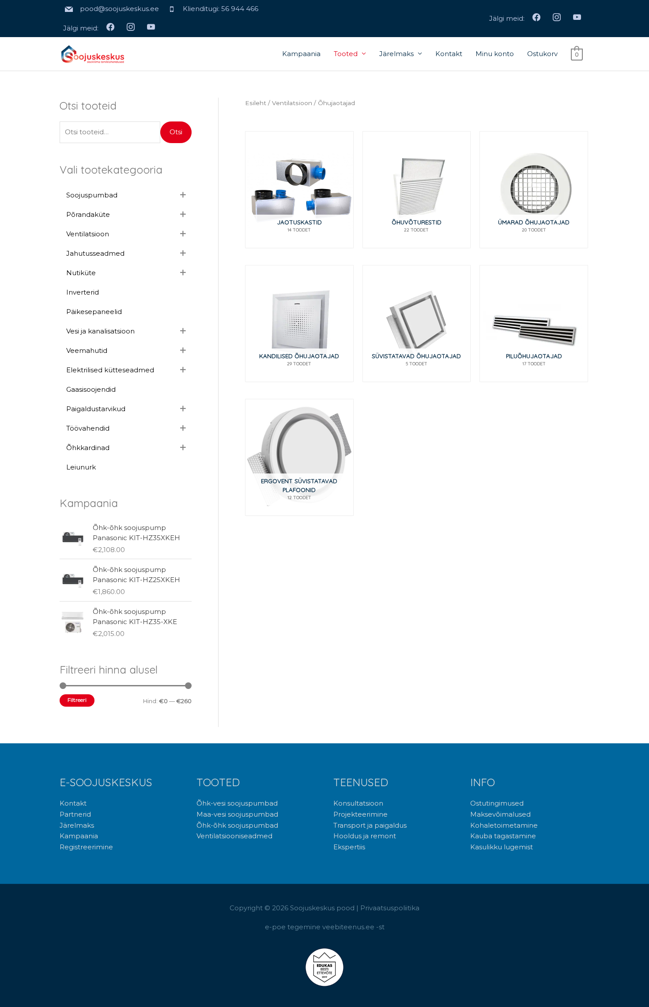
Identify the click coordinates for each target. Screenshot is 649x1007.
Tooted (346, 53)
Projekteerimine (360, 814)
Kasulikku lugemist (501, 847)
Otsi (176, 132)
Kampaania (301, 53)
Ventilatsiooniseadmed (234, 836)
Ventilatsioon (292, 102)
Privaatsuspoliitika (389, 908)
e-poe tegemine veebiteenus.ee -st (325, 927)
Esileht (255, 102)
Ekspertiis (349, 847)
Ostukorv (542, 53)
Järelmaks (396, 53)
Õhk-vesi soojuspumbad (237, 803)
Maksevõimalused (500, 814)
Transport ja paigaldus (370, 825)
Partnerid (75, 814)
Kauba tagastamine (503, 836)
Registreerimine (86, 847)
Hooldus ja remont (364, 836)
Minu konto (494, 53)
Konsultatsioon (358, 803)
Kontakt (448, 53)
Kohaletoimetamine (504, 825)
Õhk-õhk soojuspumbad (237, 825)
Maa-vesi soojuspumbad (237, 814)
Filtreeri (77, 700)
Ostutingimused (497, 803)
